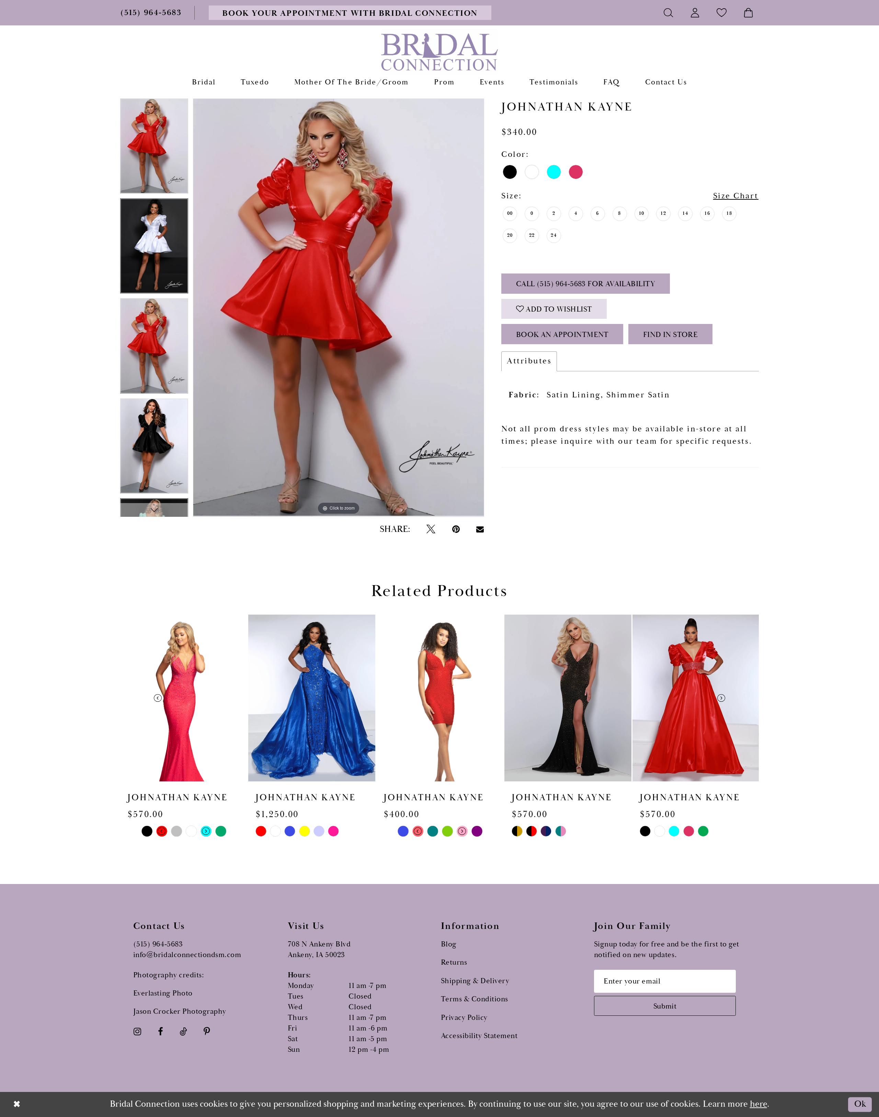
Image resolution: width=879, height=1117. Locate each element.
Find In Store (670, 335)
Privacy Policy (464, 1018)
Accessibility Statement (479, 1036)
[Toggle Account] (695, 12)
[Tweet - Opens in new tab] (431, 529)
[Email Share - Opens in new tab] (480, 529)
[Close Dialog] (17, 1104)
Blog (449, 944)
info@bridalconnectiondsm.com (187, 955)
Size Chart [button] (735, 196)
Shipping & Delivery (475, 981)
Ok (860, 1104)
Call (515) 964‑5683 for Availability (585, 284)
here (758, 1104)
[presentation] (183, 698)
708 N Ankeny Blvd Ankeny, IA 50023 (319, 949)
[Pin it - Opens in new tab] (456, 529)
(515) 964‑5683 (158, 944)
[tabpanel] (154, 148)
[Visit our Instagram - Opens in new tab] (137, 1031)
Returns (454, 962)
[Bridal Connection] (440, 51)
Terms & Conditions (474, 999)
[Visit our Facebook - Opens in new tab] (160, 1031)
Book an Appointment (562, 335)
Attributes (529, 361)
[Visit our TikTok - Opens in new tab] (183, 1031)
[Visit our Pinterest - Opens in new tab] (206, 1031)
